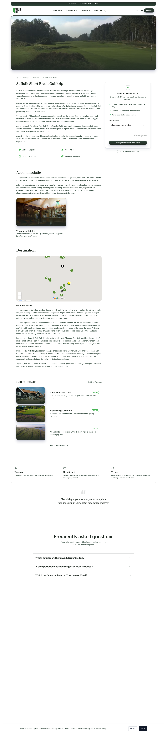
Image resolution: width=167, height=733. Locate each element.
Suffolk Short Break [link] (50, 78)
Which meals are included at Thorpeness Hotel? (61, 575)
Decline (132, 728)
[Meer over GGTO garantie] (118, 151)
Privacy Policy (101, 728)
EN (142, 10)
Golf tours (85, 10)
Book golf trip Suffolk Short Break (128, 143)
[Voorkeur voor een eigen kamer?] (34, 231)
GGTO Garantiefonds (127, 151)
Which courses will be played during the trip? (59, 558)
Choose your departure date (121, 125)
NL (137, 10)
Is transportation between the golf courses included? (64, 566)
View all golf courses (57, 445)
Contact (149, 10)
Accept (142, 728)
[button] (59, 395)
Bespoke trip (100, 10)
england (36, 78)
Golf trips (57, 10)
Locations (70, 10)
